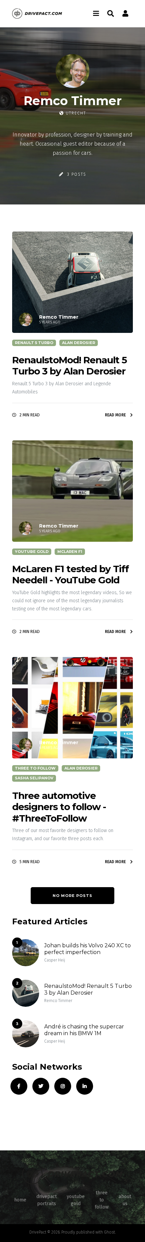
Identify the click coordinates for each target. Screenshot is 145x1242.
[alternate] (125, 13)
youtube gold (76, 1200)
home (20, 1200)
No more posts (72, 895)
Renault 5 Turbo (34, 342)
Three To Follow (35, 768)
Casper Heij (54, 960)
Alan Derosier (78, 342)
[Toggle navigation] (96, 13)
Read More (116, 415)
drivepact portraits (46, 1200)
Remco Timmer (58, 1000)
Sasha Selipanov (34, 778)
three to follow (102, 1200)
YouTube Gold (32, 551)
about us (125, 1200)
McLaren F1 (69, 551)
